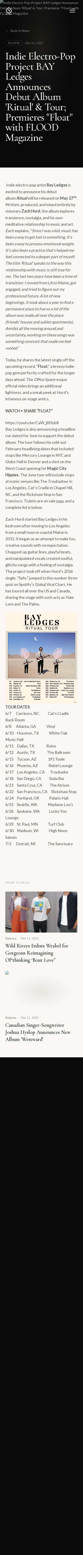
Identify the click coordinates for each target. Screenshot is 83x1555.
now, (60, 500)
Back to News (20, 31)
